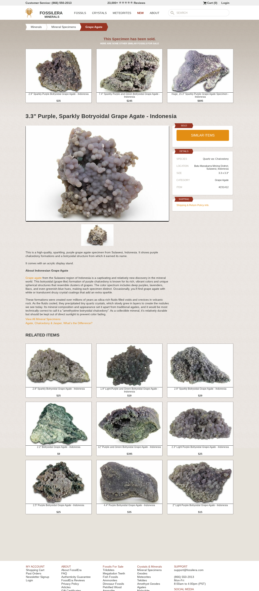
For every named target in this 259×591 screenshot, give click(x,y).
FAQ (64, 573)
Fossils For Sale (113, 566)
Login (225, 2)
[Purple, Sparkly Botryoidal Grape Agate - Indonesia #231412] (97, 220)
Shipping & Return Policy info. (192, 205)
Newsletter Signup (37, 576)
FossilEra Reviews (73, 580)
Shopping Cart (35, 570)
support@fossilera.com (189, 570)
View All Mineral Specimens (43, 319)
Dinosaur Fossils (113, 583)
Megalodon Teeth (114, 573)
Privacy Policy (70, 583)
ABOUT (154, 13)
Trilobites (108, 570)
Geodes (142, 573)
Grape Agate (222, 180)
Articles (66, 587)
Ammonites (110, 580)
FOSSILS (80, 13)
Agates (141, 587)
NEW (140, 13)
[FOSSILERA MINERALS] (29, 16)
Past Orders (33, 573)
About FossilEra (71, 570)
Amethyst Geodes (148, 583)
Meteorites (144, 576)
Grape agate (33, 277)
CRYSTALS (99, 13)
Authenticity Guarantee (76, 576)
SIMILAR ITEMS (203, 135)
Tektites (142, 580)
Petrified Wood (112, 587)
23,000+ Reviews (126, 2)
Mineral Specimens (149, 570)
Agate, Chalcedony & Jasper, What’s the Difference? (58, 323)
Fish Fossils (110, 576)
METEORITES (122, 13)
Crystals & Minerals (149, 566)
